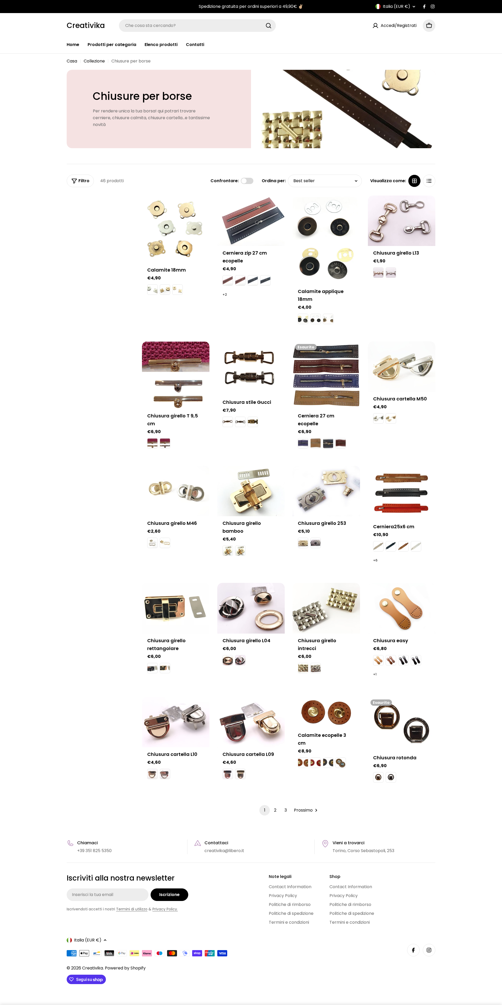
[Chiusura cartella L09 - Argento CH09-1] (228, 774)
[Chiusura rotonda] (401, 724)
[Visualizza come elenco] (429, 181)
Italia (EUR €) (396, 6)
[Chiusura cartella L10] (175, 722)
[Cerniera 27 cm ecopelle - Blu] (303, 443)
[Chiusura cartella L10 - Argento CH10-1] (165, 774)
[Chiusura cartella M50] (401, 366)
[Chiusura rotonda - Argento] (391, 777)
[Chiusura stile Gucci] (251, 368)
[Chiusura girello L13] (401, 221)
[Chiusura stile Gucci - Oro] (228, 422)
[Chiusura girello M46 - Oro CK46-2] (165, 543)
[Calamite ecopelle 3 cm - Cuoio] (303, 762)
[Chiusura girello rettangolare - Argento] (152, 668)
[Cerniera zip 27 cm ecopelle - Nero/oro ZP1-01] (265, 280)
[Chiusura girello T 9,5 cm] (175, 375)
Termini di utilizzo (131, 909)
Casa (72, 61)
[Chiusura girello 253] (326, 491)
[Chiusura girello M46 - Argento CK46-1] (152, 543)
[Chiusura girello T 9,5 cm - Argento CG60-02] (165, 443)
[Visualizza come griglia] (414, 181)
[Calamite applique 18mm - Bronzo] (315, 319)
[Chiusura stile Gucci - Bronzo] (253, 422)
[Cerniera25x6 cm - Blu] (391, 546)
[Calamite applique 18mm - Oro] (328, 319)
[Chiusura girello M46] (175, 491)
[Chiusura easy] (401, 608)
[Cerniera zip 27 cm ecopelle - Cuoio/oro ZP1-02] (240, 280)
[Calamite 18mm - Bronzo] (165, 289)
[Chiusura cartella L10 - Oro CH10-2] (152, 774)
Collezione (94, 61)
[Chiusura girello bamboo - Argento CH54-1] (240, 550)
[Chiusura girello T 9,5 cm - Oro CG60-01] (152, 443)
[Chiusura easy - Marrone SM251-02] (403, 660)
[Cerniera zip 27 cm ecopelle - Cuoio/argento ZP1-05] (228, 280)
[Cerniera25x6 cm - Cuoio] (403, 546)
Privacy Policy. (165, 909)
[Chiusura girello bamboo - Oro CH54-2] (228, 550)
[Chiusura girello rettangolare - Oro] (165, 668)
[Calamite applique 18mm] (326, 240)
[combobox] (197, 25)
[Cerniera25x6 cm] (401, 493)
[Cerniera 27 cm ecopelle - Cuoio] (315, 443)
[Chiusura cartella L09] (251, 722)
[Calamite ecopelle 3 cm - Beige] (340, 762)
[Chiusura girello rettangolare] (175, 608)
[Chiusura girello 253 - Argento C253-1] (315, 543)
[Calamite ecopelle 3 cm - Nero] (328, 762)
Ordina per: (274, 181)
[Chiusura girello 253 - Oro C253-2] (303, 543)
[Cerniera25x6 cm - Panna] (416, 546)
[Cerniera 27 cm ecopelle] (326, 375)
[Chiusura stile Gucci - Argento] (240, 422)
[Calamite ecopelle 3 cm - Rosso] (315, 762)
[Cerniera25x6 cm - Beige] (378, 546)
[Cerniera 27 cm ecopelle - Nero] (328, 443)
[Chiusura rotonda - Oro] (378, 777)
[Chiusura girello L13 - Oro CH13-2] (378, 272)
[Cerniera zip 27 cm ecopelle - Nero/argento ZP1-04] (253, 280)
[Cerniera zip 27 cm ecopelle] (251, 221)
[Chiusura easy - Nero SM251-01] (416, 660)
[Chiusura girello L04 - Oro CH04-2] (228, 660)
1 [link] (264, 810)
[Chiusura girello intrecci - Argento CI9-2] (315, 668)
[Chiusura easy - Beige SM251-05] (378, 660)
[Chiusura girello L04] (251, 608)
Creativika (86, 26)
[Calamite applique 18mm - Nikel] (303, 319)
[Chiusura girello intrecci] (326, 608)
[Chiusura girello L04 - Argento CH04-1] (240, 660)
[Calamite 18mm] (175, 229)
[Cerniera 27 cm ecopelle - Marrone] (340, 443)
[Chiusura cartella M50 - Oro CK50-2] (391, 418)
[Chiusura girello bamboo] (251, 491)
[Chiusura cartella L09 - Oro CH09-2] (240, 774)
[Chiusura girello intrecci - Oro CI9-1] (303, 668)
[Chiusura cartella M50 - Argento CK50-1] (378, 418)
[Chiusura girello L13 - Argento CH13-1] (391, 272)
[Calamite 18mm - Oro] (177, 289)
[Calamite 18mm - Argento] (152, 289)
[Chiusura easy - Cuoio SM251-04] (391, 660)
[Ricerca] (268, 25)
